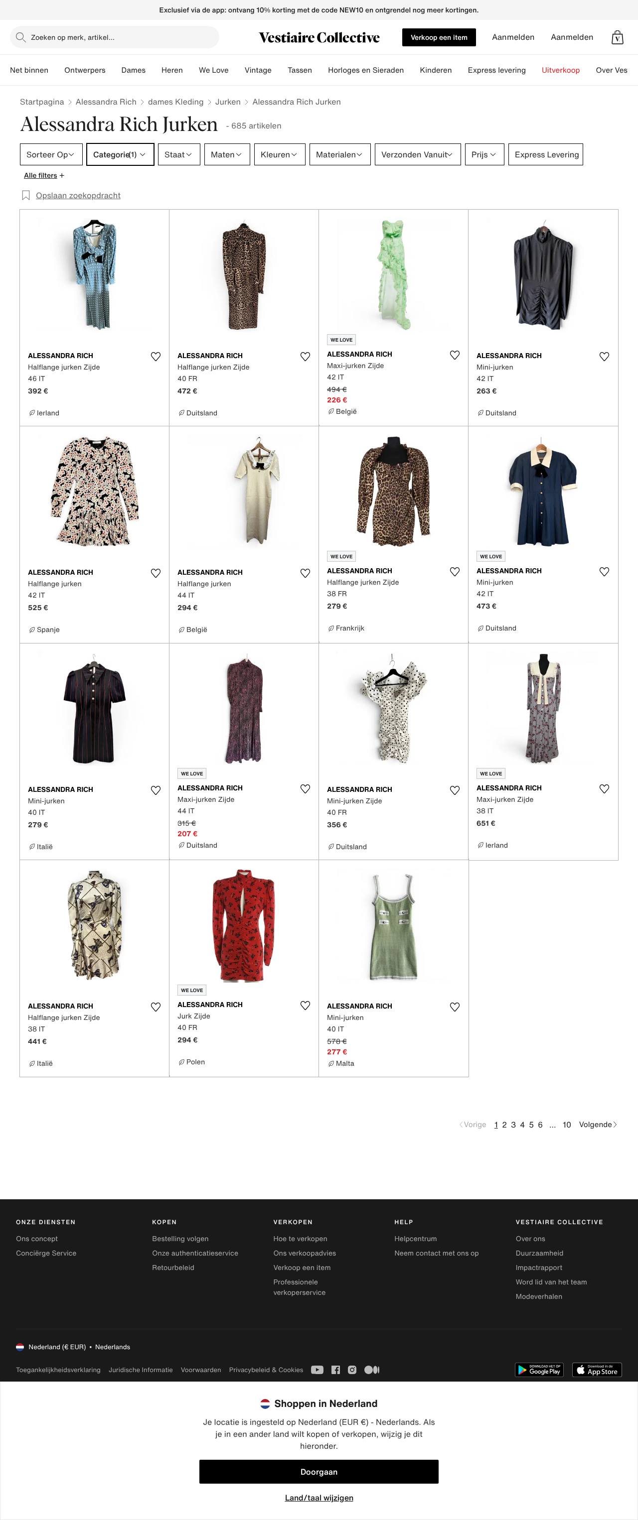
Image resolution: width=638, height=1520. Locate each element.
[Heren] (191, 70)
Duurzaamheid (540, 1253)
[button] (618, 37)
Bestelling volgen (180, 1239)
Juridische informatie (141, 1370)
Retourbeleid (173, 1268)
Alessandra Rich (106, 102)
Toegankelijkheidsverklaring (58, 1370)
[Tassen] (320, 70)
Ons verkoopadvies (304, 1253)
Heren (172, 70)
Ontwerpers (85, 70)
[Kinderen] (460, 70)
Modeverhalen (539, 1296)
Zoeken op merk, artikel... (73, 37)
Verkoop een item (439, 37)
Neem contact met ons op (437, 1253)
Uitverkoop (561, 70)
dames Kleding (176, 102)
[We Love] (237, 70)
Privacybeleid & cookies (266, 1370)
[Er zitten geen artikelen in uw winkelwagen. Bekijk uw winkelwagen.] (618, 37)
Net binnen (29, 70)
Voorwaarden (201, 1370)
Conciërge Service (46, 1253)
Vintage (258, 70)
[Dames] (154, 70)
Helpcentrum (416, 1239)
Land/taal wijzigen (319, 1498)
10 (567, 1125)
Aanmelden (513, 37)
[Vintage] (280, 70)
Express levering (497, 70)
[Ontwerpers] (114, 70)
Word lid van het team (551, 1282)
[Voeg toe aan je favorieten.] (155, 357)
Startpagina (42, 102)
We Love (214, 70)
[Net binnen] (56, 70)
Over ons (530, 1239)
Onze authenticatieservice (195, 1253)
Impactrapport (539, 1268)
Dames (134, 70)
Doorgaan (319, 1472)
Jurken (228, 102)
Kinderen (436, 70)
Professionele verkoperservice (299, 1287)
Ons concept (37, 1239)
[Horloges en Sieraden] (412, 70)
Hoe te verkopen (300, 1239)
